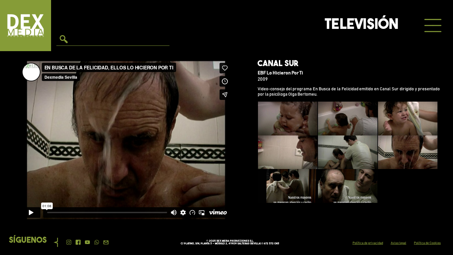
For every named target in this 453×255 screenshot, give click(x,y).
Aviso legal (398, 243)
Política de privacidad (368, 243)
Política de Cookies (427, 243)
